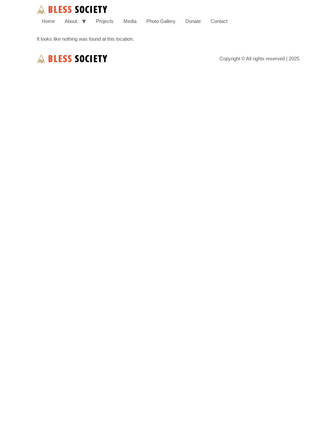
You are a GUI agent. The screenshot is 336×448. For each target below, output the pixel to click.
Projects (105, 21)
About (71, 21)
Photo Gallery (161, 21)
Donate (193, 21)
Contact (219, 21)
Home (48, 21)
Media (129, 21)
